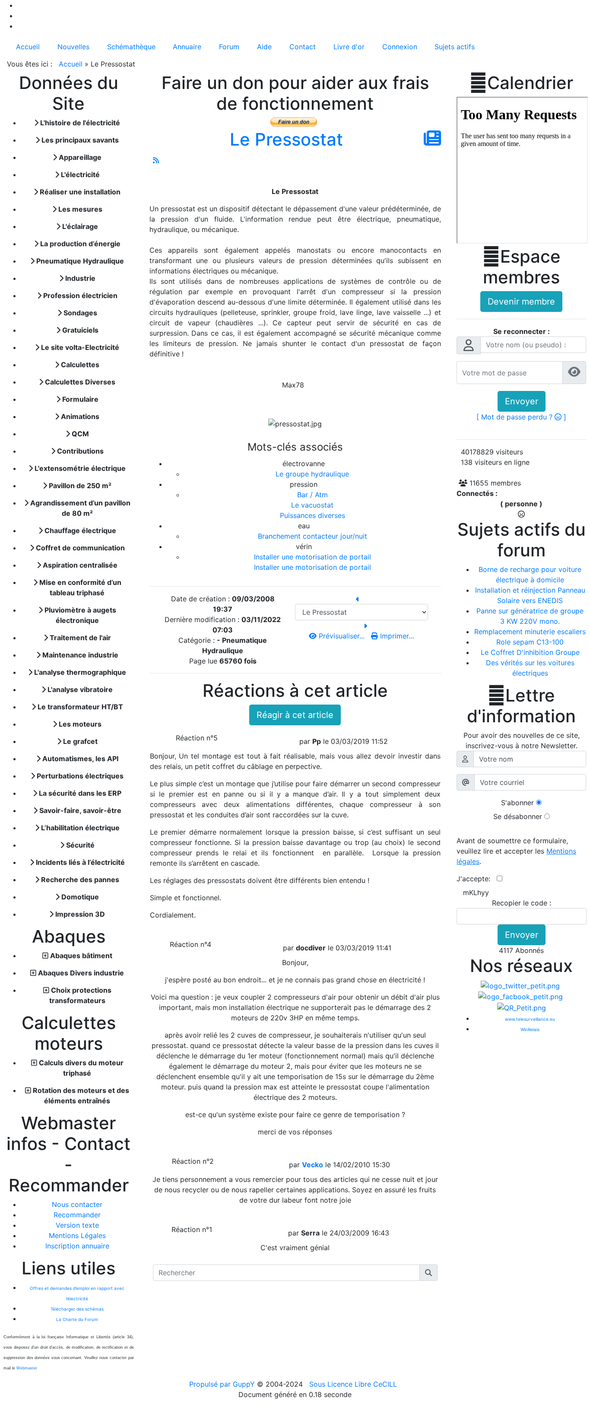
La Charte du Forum (77, 1319)
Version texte (77, 1225)
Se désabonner (517, 816)
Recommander (77, 1214)
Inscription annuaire (77, 1246)
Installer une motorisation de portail (312, 557)
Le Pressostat (286, 139)
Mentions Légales (77, 1235)
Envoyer (521, 401)
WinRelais (529, 1029)
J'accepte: (477, 878)
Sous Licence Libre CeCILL (354, 1384)
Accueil (71, 64)
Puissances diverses (312, 515)
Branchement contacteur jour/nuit (312, 536)
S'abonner (517, 802)
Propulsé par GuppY (223, 1384)
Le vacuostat (312, 505)
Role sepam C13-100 (530, 642)
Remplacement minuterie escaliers (530, 631)
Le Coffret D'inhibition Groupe (530, 652)
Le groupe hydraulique (312, 474)
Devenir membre (521, 301)
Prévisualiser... (342, 636)
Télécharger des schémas (77, 1309)
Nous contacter (77, 1204)
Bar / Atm (312, 494)
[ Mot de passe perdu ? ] (521, 417)
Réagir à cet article (295, 715)
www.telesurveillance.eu (530, 1019)
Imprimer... (396, 636)
